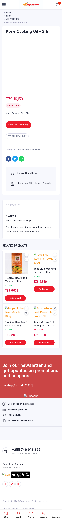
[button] (17, 136)
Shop (8, 16)
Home (8, 12)
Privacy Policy (29, 508)
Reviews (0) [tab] (13, 205)
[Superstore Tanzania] (31, 4)
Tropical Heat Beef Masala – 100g (16, 324)
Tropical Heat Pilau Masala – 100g (16, 279)
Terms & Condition (11, 508)
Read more (44, 342)
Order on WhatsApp (18, 124)
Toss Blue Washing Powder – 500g (45, 270)
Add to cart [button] (15, 298)
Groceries (35, 149)
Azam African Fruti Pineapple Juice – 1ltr (44, 324)
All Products (12, 19)
